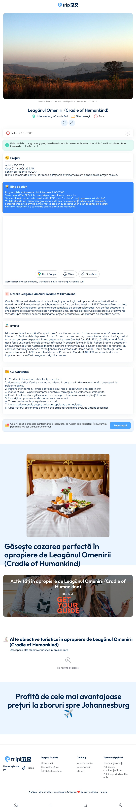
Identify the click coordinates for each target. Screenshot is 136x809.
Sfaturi (80, 770)
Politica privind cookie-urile (116, 775)
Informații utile (85, 763)
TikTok (30, 767)
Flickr (73, 101)
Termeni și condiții (113, 763)
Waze (71, 274)
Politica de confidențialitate (112, 768)
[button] (50, 805)
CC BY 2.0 (93, 101)
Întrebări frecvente (51, 770)
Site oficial (91, 274)
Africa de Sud (60, 116)
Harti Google (49, 274)
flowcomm (52, 101)
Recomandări (84, 767)
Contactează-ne (50, 767)
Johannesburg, (44, 116)
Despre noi (47, 763)
